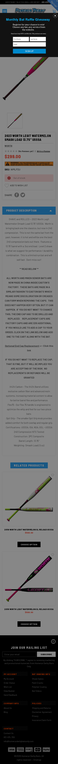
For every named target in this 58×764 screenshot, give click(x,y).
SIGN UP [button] (29, 51)
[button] (55, 16)
